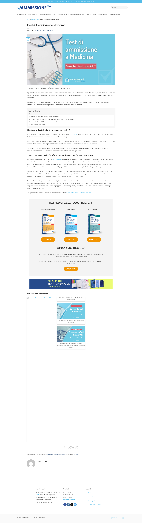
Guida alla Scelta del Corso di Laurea (84, 1)
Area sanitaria (32, 14)
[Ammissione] (34, 7)
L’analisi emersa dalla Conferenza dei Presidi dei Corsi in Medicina (52, 119)
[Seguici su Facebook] (64, 504)
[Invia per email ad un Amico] (72, 447)
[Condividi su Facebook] (65, 447)
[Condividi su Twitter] (69, 447)
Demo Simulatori (59, 1)
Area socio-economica (77, 14)
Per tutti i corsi (91, 14)
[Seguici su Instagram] (68, 504)
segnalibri (76, 454)
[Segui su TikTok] (71, 504)
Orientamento (21, 14)
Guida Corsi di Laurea (94, 504)
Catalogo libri (92, 501)
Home (28, 19)
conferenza (57, 159)
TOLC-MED (73, 134)
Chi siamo (50, 1)
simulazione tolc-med (38, 124)
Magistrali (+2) (103, 14)
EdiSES (38, 494)
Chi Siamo (91, 493)
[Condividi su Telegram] (76, 447)
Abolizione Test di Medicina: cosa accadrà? (44, 116)
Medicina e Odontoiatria (59, 454)
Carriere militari (115, 14)
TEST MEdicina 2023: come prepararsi (44, 122)
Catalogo (69, 1)
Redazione (50, 30)
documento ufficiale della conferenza (78, 193)
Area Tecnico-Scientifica (47, 14)
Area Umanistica (63, 14)
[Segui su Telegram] (75, 504)
